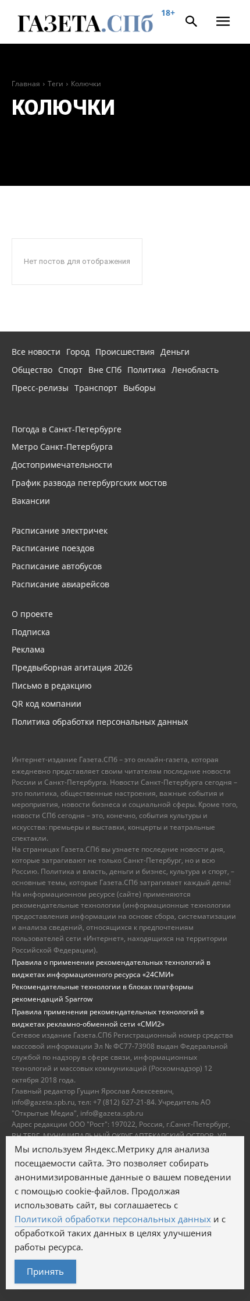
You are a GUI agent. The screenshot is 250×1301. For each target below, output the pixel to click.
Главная (26, 84)
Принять (45, 1271)
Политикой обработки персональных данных (113, 1219)
